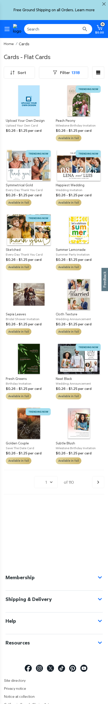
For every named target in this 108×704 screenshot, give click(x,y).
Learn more (85, 10)
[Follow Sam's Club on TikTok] (61, 668)
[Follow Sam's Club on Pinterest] (72, 668)
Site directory (15, 680)
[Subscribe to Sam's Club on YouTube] (83, 668)
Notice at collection (19, 696)
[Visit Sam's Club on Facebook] (28, 668)
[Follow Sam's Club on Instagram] (39, 668)
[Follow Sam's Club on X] (50, 668)
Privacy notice (15, 688)
